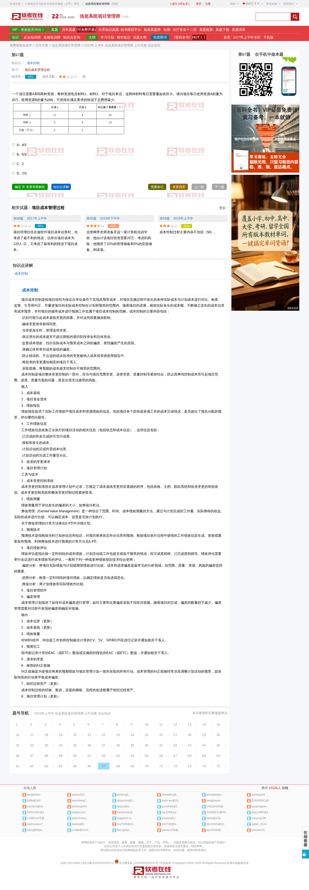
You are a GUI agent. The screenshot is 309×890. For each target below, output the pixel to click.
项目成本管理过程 (48, 207)
